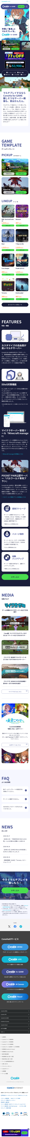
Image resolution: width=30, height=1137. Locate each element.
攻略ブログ (7, 74)
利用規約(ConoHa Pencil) (7, 1051)
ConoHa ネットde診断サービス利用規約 (11, 1046)
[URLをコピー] (21, 926)
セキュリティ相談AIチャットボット (8, 1100)
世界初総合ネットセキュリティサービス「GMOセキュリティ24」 (14, 1095)
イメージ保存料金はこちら (10, 547)
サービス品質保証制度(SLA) (8, 1061)
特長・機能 (21, 72)
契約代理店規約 (5, 1054)
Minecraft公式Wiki (7, 910)
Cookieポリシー (5, 1068)
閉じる (28, 1129)
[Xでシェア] (9, 926)
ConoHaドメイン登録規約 (7, 1039)
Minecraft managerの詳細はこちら (13, 454)
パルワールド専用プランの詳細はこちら (14, 497)
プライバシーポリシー (7, 1066)
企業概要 (4, 1071)
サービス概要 (5, 1073)
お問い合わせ (5, 1063)
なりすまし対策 (22, 1106)
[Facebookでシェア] (15, 926)
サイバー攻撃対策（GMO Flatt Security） (9, 1106)
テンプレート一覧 (12, 72)
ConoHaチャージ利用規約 (7, 1042)
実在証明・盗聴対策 (5, 1102)
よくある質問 (16, 74)
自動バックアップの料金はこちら (12, 568)
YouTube (11, 737)
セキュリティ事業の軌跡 (6, 1108)
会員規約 (4, 1037)
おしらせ (24, 74)
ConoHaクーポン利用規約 (7, 1044)
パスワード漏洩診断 (5, 1098)
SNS (7, 737)
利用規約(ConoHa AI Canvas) (8, 1049)
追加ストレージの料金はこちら (11, 524)
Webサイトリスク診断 (15, 1098)
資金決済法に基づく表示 (7, 1059)
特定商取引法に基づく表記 (8, 1056)
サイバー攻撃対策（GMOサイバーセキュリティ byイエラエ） (13, 1104)
